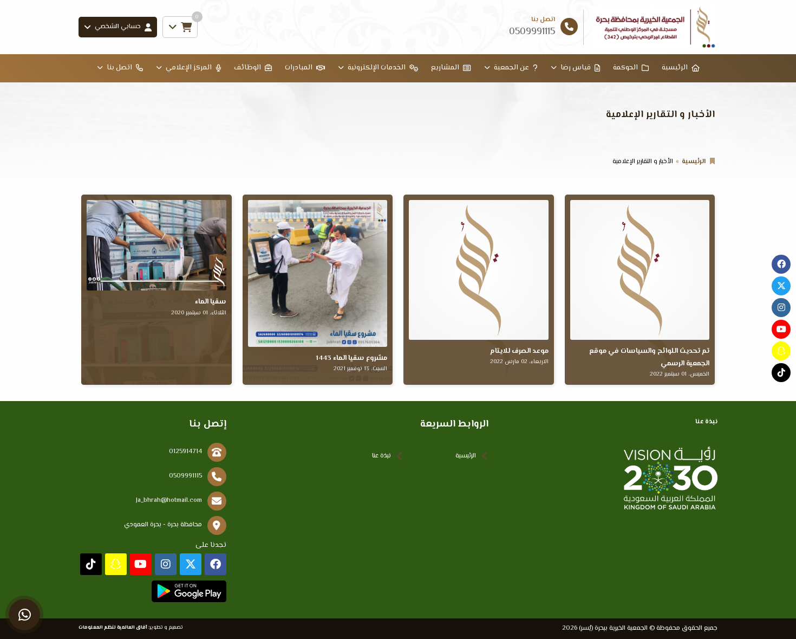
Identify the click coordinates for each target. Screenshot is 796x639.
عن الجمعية (511, 67)
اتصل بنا (119, 67)
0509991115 (185, 476)
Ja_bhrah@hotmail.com (169, 500)
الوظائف (247, 67)
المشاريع (445, 67)
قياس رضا (575, 67)
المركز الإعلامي (189, 67)
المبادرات (298, 67)
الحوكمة (625, 67)
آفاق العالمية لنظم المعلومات (113, 627)
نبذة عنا (381, 456)
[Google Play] (189, 591)
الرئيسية (675, 67)
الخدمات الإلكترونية (377, 67)
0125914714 (185, 452)
